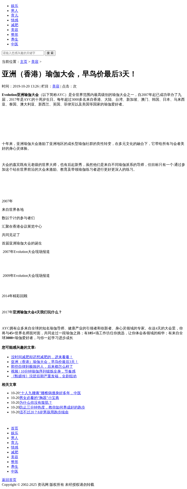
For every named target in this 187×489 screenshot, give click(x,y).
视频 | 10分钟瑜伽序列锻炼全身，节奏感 (43, 371)
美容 (14, 30)
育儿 (14, 15)
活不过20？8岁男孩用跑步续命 (44, 412)
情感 (14, 20)
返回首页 (9, 480)
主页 (23, 62)
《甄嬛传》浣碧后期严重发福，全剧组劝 (44, 376)
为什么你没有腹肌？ (35, 402)
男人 (14, 11)
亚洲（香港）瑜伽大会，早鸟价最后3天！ (44, 362)
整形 (14, 34)
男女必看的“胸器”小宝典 (39, 398)
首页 (14, 428)
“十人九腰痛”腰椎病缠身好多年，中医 (50, 393)
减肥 (14, 25)
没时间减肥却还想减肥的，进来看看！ (42, 357)
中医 (14, 44)
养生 (14, 39)
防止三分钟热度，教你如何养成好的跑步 (52, 407)
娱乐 (14, 6)
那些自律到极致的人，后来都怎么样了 (42, 366)
